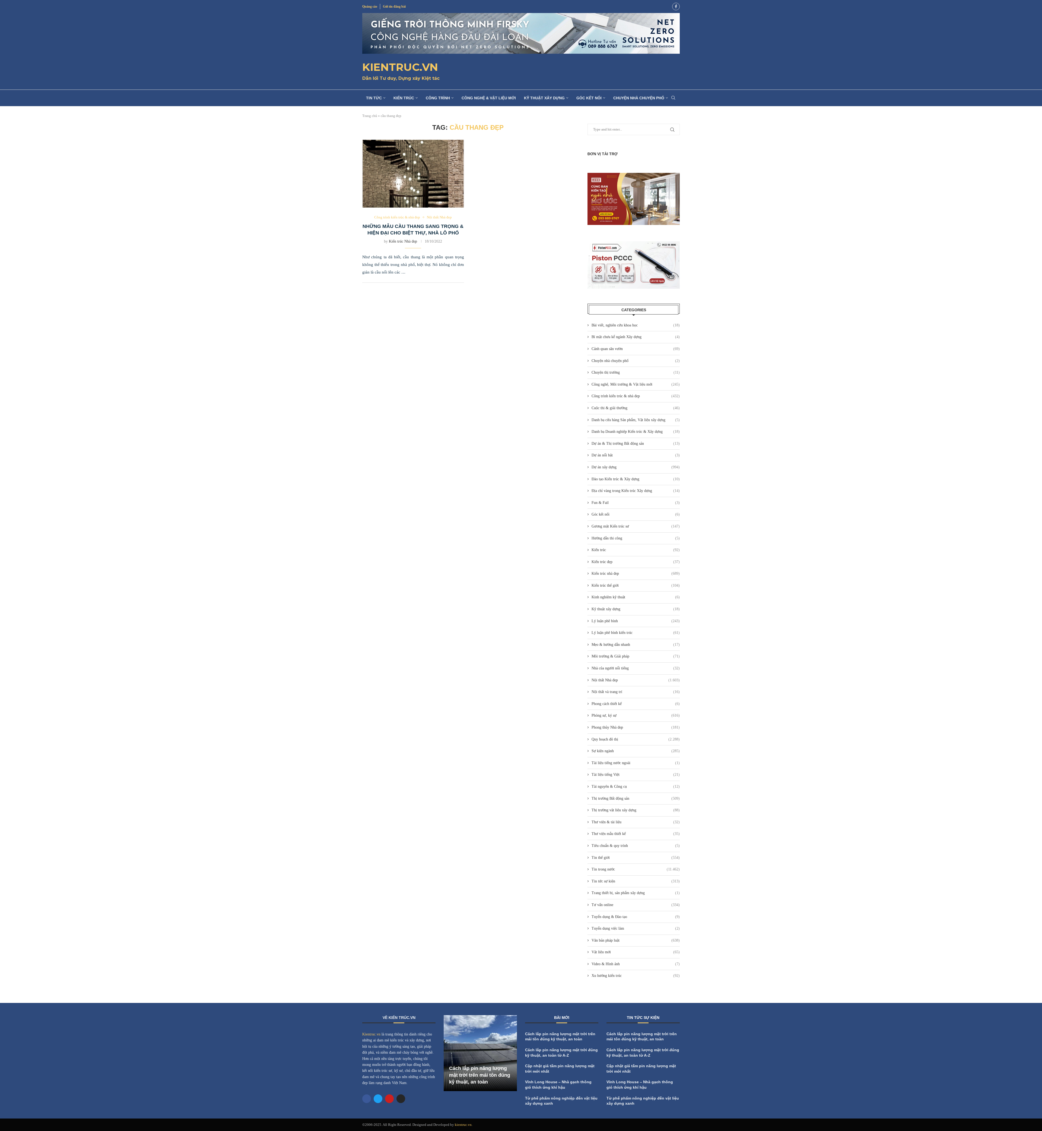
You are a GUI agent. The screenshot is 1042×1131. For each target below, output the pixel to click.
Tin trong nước (636, 869)
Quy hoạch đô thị (636, 739)
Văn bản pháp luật (636, 940)
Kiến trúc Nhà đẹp (403, 241)
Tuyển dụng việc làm (636, 928)
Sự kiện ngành (636, 751)
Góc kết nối (589, 98)
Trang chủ (369, 116)
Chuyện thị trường (636, 372)
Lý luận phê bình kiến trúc (636, 633)
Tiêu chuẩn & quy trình (636, 846)
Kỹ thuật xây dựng (544, 98)
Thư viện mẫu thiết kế (636, 834)
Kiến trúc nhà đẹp (636, 573)
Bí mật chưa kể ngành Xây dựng (636, 337)
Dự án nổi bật (636, 455)
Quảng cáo (369, 6)
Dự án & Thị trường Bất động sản (636, 443)
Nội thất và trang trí (636, 692)
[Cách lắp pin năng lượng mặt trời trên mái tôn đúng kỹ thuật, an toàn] (480, 1053)
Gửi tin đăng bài (394, 6)
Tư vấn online (636, 905)
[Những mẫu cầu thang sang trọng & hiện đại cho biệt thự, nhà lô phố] (413, 174)
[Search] (673, 98)
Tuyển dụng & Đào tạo (636, 917)
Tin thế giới (636, 858)
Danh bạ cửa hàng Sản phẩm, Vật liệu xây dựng (636, 420)
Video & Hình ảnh (636, 964)
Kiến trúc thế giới (636, 585)
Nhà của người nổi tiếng (636, 668)
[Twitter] (378, 1098)
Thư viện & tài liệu (636, 822)
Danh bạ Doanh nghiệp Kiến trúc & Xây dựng (636, 432)
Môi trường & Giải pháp (636, 656)
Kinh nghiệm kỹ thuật (636, 597)
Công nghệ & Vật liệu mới (489, 98)
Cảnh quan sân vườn (636, 349)
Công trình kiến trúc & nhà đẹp (636, 396)
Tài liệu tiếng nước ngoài (636, 763)
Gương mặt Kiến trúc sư (636, 526)
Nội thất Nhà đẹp (636, 680)
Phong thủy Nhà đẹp (636, 727)
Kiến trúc (403, 98)
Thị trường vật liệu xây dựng (636, 810)
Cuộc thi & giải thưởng (636, 408)
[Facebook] (676, 6)
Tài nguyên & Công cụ (636, 786)
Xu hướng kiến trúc (636, 976)
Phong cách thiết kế (636, 704)
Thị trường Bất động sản (636, 798)
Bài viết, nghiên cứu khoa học (636, 325)
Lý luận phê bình (636, 621)
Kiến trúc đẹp (636, 562)
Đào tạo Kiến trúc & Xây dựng (636, 479)
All (648, 1018)
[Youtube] (389, 1098)
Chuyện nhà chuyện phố (638, 98)
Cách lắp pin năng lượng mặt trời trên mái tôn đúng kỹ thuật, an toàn (479, 1075)
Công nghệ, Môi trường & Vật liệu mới (636, 384)
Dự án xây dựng (636, 467)
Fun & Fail (636, 503)
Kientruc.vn (371, 1034)
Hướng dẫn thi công (636, 538)
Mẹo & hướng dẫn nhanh (636, 645)
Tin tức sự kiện (636, 881)
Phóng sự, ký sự (636, 715)
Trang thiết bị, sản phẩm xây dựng (636, 893)
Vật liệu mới (636, 952)
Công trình (438, 98)
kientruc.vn (463, 1125)
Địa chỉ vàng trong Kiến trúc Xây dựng (636, 491)
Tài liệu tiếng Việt (636, 775)
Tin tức (374, 98)
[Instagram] (400, 1098)
